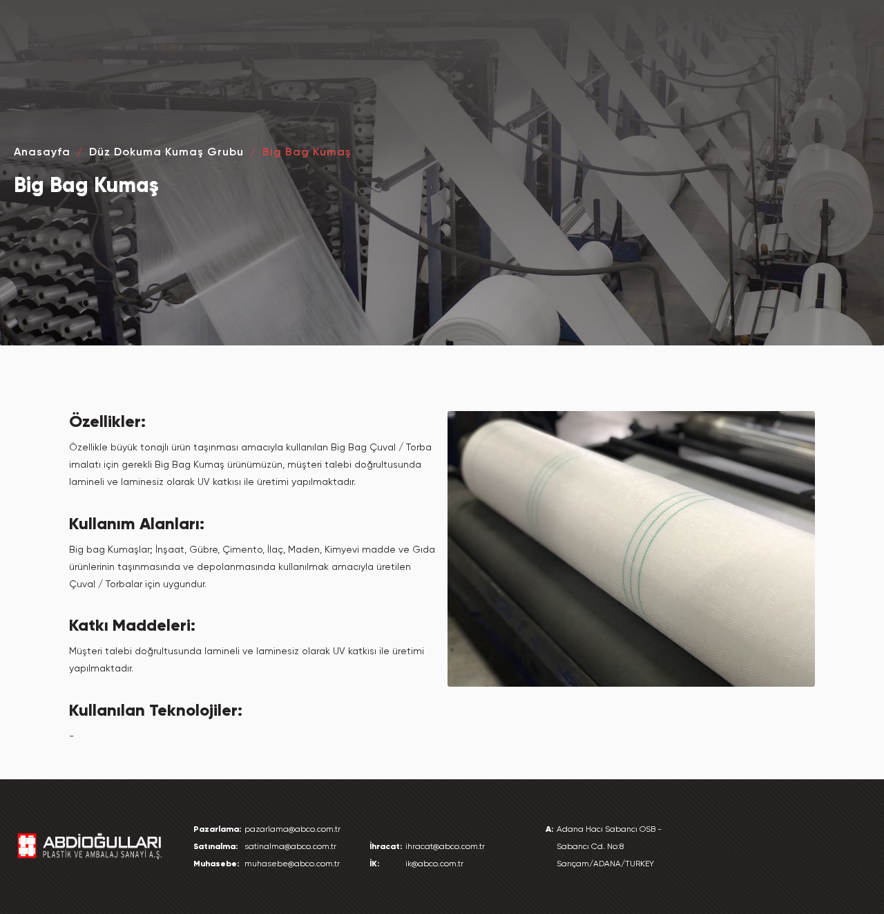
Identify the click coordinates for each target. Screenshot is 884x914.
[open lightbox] (631, 549)
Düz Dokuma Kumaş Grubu (166, 151)
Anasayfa (42, 151)
